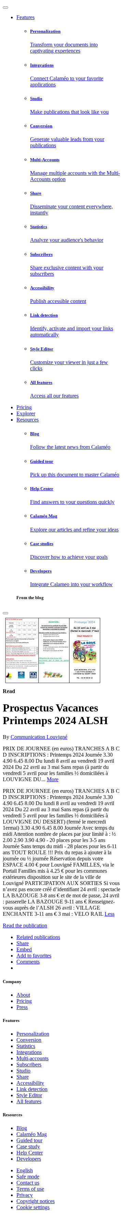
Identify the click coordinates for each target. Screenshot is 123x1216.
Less (109, 914)
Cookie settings (33, 1207)
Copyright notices (35, 1201)
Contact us (27, 1183)
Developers (28, 1159)
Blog (21, 1128)
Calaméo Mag (31, 1134)
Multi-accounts (32, 1058)
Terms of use (30, 1189)
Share (22, 1077)
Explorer (25, 413)
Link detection (31, 1089)
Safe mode (27, 1176)
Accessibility (30, 1083)
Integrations (29, 1052)
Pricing (24, 407)
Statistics (25, 1046)
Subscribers (28, 1064)
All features (28, 1101)
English (24, 1170)
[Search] (5, 613)
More (52, 779)
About (23, 995)
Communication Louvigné (39, 737)
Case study (28, 1146)
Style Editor (29, 1095)
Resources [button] (27, 420)
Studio (23, 1071)
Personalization (32, 1034)
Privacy (24, 1195)
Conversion (28, 1040)
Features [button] (25, 17)
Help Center (29, 1153)
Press (22, 1007)
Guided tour (29, 1140)
